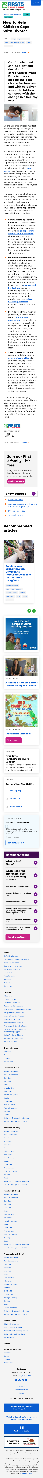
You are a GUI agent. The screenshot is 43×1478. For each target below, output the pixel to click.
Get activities (14, 843)
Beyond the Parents (23, 39)
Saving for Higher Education (14, 1035)
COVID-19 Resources (11, 999)
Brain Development (11, 1075)
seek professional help (19, 358)
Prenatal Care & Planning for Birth (16, 1331)
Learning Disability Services (14, 1016)
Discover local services (12, 969)
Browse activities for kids (13, 966)
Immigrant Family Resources (14, 1013)
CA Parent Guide (21, 1431)
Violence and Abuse (11, 1042)
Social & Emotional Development (14, 42)
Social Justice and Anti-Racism (15, 1334)
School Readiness (10, 1308)
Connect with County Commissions (16, 959)
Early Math (7, 1144)
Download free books (11, 963)
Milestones (8, 1091)
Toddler (29, 42)
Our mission (8, 973)
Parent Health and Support (14, 589)
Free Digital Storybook (18, 733)
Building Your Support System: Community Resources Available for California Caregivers (18, 573)
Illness (6, 1085)
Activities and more (12, 1349)
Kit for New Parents (11, 956)
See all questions (16, 937)
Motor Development (11, 1095)
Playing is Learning (10, 1108)
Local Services (10, 596)
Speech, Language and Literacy (15, 1121)
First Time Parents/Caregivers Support (17, 759)
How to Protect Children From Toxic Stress (22, 1407)
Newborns (7, 1051)
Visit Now (12, 740)
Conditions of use (21, 1390)
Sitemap (22, 1393)
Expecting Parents (11, 592)
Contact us (8, 986)
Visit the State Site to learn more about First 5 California (21, 1418)
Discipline (7, 1081)
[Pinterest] (19, 1380)
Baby (18, 596)
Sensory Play (15, 791)
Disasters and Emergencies (14, 1006)
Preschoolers (8, 1061)
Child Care (22, 592)
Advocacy (7, 979)
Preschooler (8, 46)
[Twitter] (23, 1380)
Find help (8, 992)
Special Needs (9, 1337)
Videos (7, 1344)
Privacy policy (21, 1386)
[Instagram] (26, 1380)
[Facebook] (16, 1380)
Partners (7, 983)
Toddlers (7, 1058)
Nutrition (7, 1098)
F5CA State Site (9, 976)
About (6, 952)
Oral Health (8, 1101)
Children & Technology (12, 1003)
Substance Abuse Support (13, 1038)
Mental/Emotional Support (13, 1023)
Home (6, 14)
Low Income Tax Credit (12, 1019)
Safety (13, 39)
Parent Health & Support (13, 1327)
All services (8, 996)
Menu (37, 2)
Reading (7, 1111)
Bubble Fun (15, 799)
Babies (6, 1055)
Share (24, 52)
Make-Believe (16, 807)
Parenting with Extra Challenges (15, 1026)
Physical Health (9, 1105)
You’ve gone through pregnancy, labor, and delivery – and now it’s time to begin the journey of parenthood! (21, 767)
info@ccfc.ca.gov (24, 1375)
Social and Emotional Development (16, 1118)
